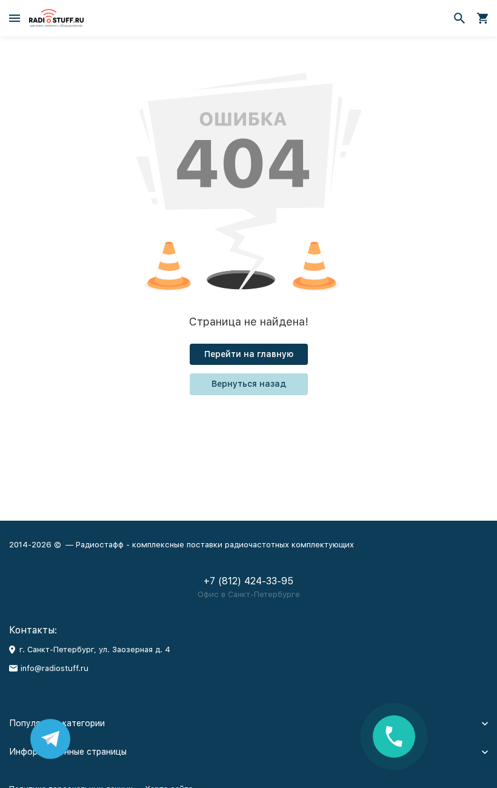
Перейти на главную (248, 354)
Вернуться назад (249, 384)
